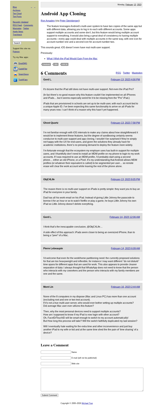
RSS (118, 73)
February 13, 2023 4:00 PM (125, 79)
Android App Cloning (63, 13)
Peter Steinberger (69, 20)
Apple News (18, 31)
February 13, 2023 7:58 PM (125, 123)
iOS (56, 64)
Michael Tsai (87, 403)
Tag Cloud (17, 13)
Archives (16, 10)
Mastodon (137, 73)
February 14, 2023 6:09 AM (125, 248)
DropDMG (22, 63)
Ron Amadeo (48, 20)
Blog (15, 7)
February (129, 4)
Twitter (126, 73)
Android (46, 64)
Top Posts (17, 16)
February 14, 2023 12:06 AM (125, 217)
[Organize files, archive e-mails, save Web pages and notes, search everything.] (15, 69)
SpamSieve (23, 74)
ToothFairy (23, 80)
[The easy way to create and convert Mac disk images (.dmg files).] (15, 63)
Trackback (17, 34)
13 (135, 4)
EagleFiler (22, 69)
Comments (28, 25)
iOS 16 (64, 64)
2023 (139, 4)
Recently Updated (20, 22)
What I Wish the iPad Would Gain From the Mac (72, 58)
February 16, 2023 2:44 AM (125, 287)
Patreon (16, 52)
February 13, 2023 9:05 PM (125, 179)
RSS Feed (17, 25)
